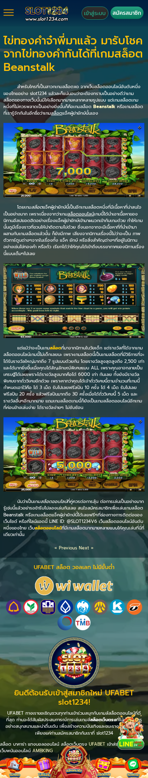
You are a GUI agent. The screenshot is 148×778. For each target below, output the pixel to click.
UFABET (97, 744)
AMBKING (42, 750)
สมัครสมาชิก (127, 13)
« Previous (65, 548)
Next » (86, 548)
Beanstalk (104, 106)
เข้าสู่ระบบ (95, 13)
